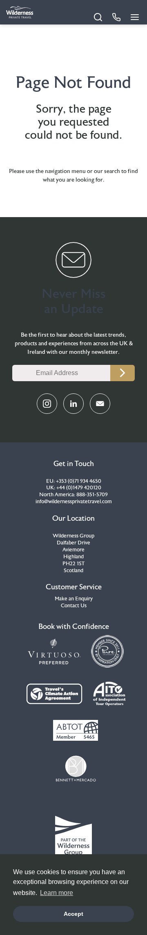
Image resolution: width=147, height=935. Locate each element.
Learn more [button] (56, 892)
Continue (122, 373)
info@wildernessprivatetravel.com (74, 501)
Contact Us (74, 606)
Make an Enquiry (74, 599)
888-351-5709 (92, 494)
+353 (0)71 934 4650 (78, 481)
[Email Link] (100, 403)
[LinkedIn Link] (73, 403)
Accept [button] (73, 914)
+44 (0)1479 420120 (78, 488)
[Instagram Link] (47, 403)
